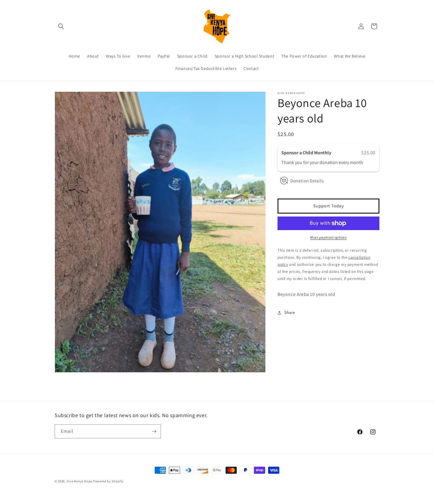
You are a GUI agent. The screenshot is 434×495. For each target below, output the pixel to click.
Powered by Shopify (108, 481)
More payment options (328, 237)
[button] (61, 26)
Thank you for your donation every (315, 163)
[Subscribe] (154, 431)
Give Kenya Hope (79, 481)
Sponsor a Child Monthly (306, 153)
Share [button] (289, 312)
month (356, 163)
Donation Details (307, 180)
